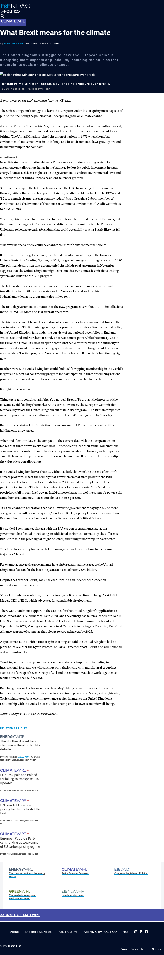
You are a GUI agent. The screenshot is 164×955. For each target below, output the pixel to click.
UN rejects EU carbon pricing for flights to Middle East (20, 809)
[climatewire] (13, 770)
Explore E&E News (38, 931)
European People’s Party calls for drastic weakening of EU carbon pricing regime (20, 842)
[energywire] (12, 736)
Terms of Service (151, 949)
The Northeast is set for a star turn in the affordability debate (20, 745)
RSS (125, 931)
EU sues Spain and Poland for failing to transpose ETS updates (19, 779)
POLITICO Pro (68, 931)
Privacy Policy (129, 949)
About (14, 931)
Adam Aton (24, 757)
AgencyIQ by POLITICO (100, 931)
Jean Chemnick (14, 43)
